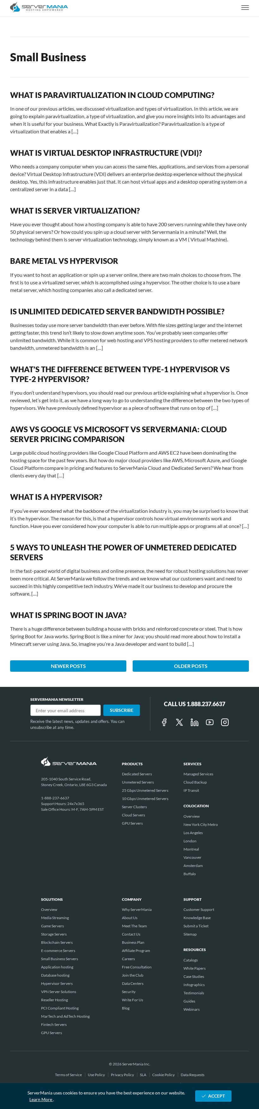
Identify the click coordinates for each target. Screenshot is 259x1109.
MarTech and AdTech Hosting (65, 1016)
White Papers (195, 968)
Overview (192, 816)
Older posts (191, 666)
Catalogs (191, 960)
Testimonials (194, 993)
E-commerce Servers (58, 950)
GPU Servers (132, 823)
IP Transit (191, 790)
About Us (129, 917)
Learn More (41, 1099)
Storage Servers (54, 934)
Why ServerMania (137, 909)
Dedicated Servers (137, 774)
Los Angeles (193, 832)
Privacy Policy (123, 1074)
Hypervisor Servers (57, 983)
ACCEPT (216, 1096)
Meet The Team (134, 926)
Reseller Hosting (54, 999)
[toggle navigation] (245, 8)
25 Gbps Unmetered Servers (145, 790)
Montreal (191, 849)
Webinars (192, 1009)
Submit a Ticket (196, 926)
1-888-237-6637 (55, 798)
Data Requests (192, 1074)
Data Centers (132, 983)
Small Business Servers (59, 958)
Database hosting (55, 975)
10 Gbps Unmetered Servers (145, 798)
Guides (189, 1001)
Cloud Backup (195, 782)
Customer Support (199, 909)
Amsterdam (193, 865)
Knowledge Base (197, 917)
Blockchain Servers (57, 942)
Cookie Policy (163, 1074)
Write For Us (132, 999)
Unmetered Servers (138, 782)
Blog (126, 1008)
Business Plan (133, 942)
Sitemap (190, 934)
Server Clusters (134, 806)
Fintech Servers (54, 1024)
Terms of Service (68, 1074)
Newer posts (68, 666)
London (190, 841)
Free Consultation (137, 967)
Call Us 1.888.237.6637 (194, 703)
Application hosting (57, 967)
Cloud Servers (133, 815)
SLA (143, 1074)
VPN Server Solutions (58, 991)
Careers (128, 958)
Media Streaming (55, 917)
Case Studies (194, 976)
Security (129, 991)
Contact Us (131, 934)
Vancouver (193, 857)
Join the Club (132, 975)
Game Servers (52, 926)
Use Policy (96, 1074)
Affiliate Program (136, 950)
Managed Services (198, 774)
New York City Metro (201, 824)
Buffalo (190, 873)
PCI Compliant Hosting (60, 1008)
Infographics (194, 984)
